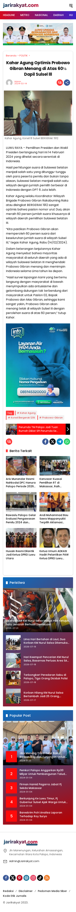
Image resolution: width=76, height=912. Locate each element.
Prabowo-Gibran (52, 417)
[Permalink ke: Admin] (10, 82)
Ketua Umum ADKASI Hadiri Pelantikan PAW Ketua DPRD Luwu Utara (54, 554)
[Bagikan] (67, 82)
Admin (17, 82)
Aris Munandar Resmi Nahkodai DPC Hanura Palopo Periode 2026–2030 (21, 482)
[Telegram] (60, 441)
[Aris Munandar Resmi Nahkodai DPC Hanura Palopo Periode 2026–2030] (21, 465)
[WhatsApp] (67, 441)
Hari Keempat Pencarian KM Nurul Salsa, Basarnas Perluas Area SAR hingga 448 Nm (46, 659)
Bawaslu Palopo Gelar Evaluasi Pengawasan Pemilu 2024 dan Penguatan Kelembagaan (21, 518)
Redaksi (8, 891)
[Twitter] (52, 441)
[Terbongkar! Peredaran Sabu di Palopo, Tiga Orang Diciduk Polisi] (13, 678)
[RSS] (47, 878)
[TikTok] (40, 878)
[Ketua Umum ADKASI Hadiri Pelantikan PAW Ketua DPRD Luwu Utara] (54, 537)
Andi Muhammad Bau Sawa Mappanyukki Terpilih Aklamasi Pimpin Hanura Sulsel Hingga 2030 (53, 518)
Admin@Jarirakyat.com (24, 861)
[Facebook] (45, 441)
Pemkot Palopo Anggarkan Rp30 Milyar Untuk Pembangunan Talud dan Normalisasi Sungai (42, 772)
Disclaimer (26, 891)
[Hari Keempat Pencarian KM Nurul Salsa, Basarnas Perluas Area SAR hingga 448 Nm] (13, 660)
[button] (71, 5)
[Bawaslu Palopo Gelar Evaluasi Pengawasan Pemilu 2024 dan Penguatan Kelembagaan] (21, 501)
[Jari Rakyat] (21, 5)
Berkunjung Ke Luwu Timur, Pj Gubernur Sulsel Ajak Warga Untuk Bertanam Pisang (43, 800)
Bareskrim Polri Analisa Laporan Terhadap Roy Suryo (41, 814)
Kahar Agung (28, 413)
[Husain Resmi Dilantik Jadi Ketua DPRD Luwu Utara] (21, 537)
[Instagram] (33, 878)
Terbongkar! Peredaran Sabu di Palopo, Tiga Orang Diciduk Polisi (46, 676)
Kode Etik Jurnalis (14, 896)
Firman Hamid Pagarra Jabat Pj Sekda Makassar (40, 786)
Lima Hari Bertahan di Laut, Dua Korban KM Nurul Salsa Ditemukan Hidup (46, 641)
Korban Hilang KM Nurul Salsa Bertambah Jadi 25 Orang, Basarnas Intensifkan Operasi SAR (46, 694)
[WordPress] (26, 878)
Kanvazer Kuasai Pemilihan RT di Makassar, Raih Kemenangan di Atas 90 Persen (53, 482)
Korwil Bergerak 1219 (23, 417)
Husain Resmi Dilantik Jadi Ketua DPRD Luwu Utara (20, 554)
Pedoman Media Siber (52, 891)
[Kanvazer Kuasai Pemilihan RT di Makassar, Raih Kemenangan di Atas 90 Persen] (54, 465)
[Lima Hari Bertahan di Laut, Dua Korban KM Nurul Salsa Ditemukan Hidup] (13, 642)
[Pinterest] (20, 878)
